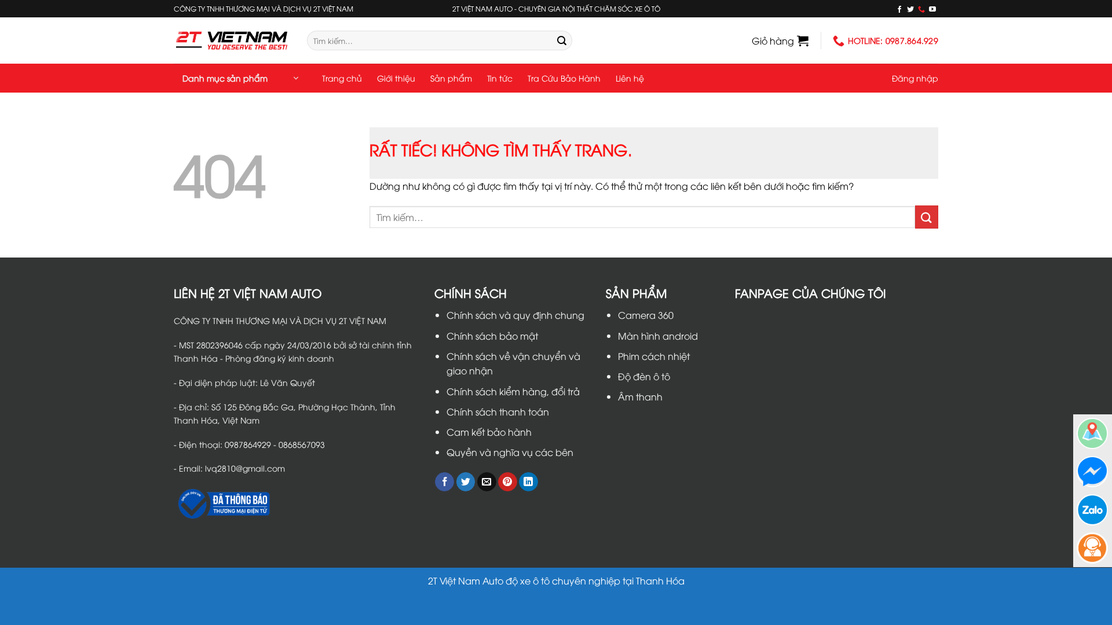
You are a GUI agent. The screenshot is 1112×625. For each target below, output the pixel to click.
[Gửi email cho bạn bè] (486, 482)
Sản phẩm (451, 77)
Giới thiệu (396, 77)
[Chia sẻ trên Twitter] (465, 482)
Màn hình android (658, 335)
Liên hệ (630, 77)
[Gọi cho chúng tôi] (921, 9)
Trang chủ (342, 77)
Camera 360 (646, 314)
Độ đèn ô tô (644, 376)
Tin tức (500, 77)
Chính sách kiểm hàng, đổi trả (513, 391)
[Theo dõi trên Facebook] (899, 9)
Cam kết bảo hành (489, 431)
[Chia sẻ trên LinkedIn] (528, 482)
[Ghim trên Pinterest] (507, 482)
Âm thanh (640, 396)
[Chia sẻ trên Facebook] (444, 482)
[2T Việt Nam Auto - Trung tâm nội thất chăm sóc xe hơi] (232, 40)
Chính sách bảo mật (492, 335)
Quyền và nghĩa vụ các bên (510, 452)
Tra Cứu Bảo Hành (564, 77)
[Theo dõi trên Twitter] (910, 9)
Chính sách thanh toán (498, 411)
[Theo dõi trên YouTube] (932, 9)
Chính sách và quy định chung (515, 314)
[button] (780, 40)
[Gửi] (562, 40)
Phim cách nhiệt (654, 356)
